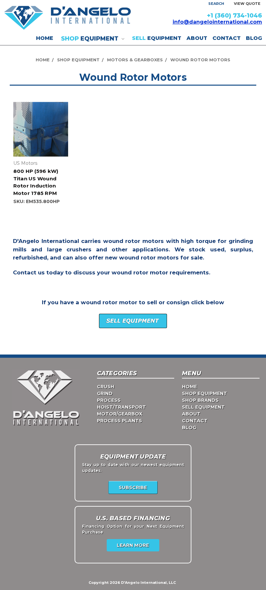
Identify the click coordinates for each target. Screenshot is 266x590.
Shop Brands (200, 400)
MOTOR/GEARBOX (119, 414)
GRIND (105, 393)
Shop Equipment (204, 393)
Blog (254, 38)
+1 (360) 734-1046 (234, 15)
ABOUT (197, 38)
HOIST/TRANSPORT (121, 407)
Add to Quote (40, 134)
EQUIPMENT (90, 38)
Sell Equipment (203, 407)
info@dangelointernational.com (217, 22)
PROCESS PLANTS (119, 421)
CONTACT (226, 38)
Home (44, 38)
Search (216, 3)
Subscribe (133, 487)
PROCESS (109, 400)
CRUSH (105, 387)
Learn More (133, 545)
